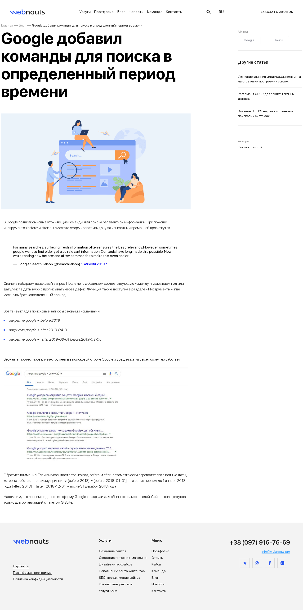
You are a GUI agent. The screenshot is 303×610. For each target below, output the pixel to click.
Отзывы (157, 558)
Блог (121, 11)
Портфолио (104, 11)
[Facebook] (269, 563)
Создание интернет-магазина (123, 558)
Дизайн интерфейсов (115, 564)
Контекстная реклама (116, 584)
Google (249, 40)
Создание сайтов (112, 551)
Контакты (174, 11)
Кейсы (156, 564)
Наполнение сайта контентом (122, 571)
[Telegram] (244, 563)
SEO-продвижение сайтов (119, 577)
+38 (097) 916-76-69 (259, 542)
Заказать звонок (277, 12)
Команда (154, 11)
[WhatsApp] (257, 563)
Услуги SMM (108, 591)
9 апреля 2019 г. (94, 264)
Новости (136, 11)
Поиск (278, 40)
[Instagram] (282, 563)
